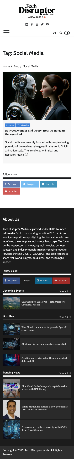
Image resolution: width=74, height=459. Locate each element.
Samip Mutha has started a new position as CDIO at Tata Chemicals (45, 408)
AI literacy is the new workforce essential (44, 344)
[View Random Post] (54, 32)
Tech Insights (23, 125)
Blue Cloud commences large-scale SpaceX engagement (44, 329)
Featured (10, 125)
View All (64, 291)
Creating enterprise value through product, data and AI (45, 359)
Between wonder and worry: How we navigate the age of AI (35, 132)
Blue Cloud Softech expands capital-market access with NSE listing (45, 388)
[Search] (60, 32)
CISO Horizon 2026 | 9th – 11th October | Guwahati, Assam (43, 303)
